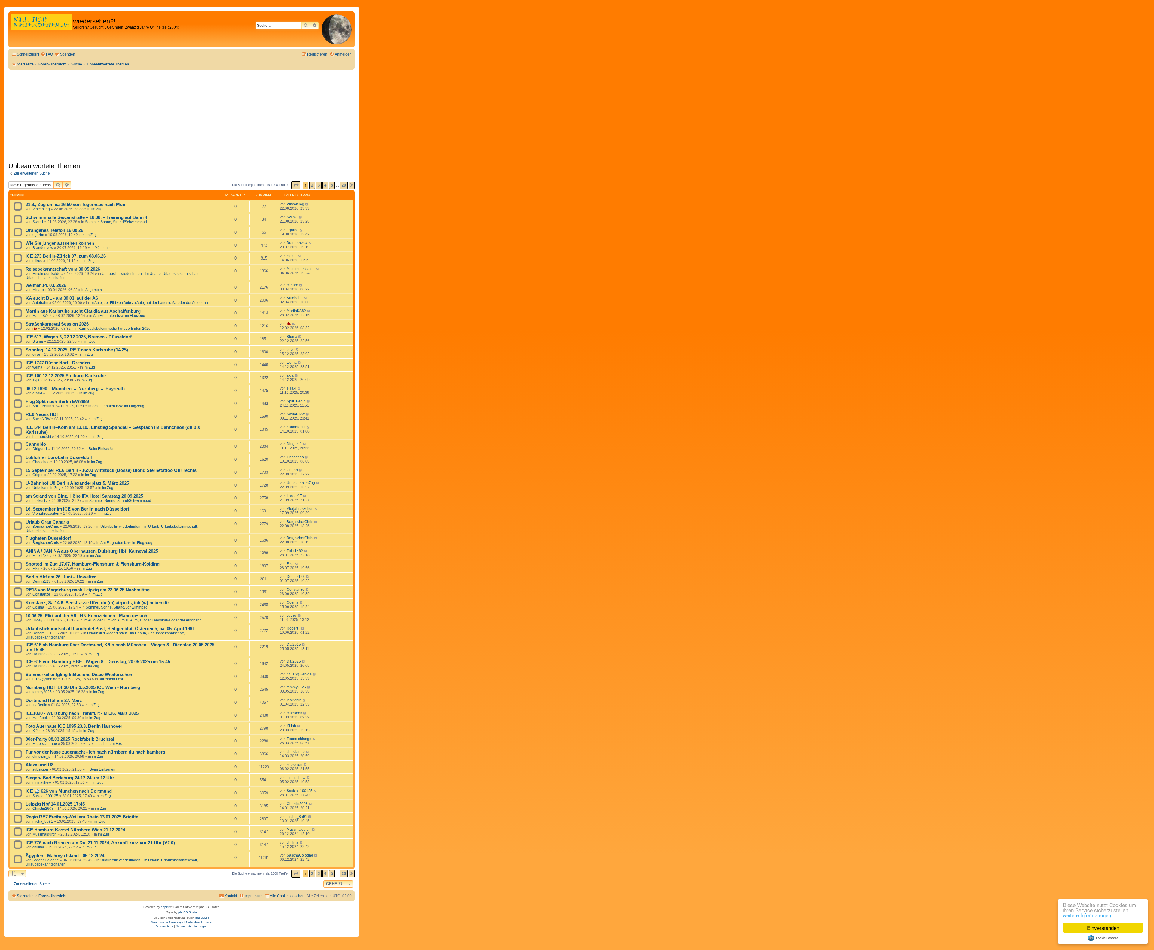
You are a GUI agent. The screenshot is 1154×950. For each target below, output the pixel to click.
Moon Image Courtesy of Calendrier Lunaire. (181, 922)
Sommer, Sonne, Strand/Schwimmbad (116, 222)
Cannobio (36, 444)
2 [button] (312, 185)
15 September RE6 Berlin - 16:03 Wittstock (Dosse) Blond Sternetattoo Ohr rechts (111, 470)
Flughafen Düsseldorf (48, 538)
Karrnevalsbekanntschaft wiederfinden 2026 (114, 328)
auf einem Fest (111, 679)
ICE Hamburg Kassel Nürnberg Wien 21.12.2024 (75, 829)
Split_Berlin (41, 406)
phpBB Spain (187, 912)
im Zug (96, 209)
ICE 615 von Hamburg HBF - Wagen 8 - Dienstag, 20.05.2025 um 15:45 (98, 661)
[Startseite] (41, 28)
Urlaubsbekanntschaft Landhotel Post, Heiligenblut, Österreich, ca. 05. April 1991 (110, 628)
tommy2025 (42, 692)
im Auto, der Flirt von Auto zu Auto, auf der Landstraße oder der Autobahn (149, 303)
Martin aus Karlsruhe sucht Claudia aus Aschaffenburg (83, 311)
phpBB (165, 907)
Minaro (38, 290)
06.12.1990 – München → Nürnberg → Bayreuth (75, 388)
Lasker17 (40, 501)
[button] (295, 185)
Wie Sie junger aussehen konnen (60, 243)
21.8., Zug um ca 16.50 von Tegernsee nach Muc (75, 204)
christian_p (41, 756)
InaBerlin (39, 705)
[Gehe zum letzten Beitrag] (307, 204)
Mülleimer (103, 248)
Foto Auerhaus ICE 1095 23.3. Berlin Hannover (74, 726)
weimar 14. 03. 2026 (46, 285)
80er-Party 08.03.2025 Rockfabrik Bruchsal (70, 739)
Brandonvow (42, 248)
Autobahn (40, 303)
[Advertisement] (181, 115)
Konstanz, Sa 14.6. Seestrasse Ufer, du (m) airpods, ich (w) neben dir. (98, 602)
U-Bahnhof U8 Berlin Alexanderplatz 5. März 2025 (77, 483)
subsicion (40, 769)
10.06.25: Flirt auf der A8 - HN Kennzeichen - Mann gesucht (87, 615)
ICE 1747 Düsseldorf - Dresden (58, 362)
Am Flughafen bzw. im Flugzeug (119, 316)
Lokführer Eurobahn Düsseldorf (59, 457)
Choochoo (41, 462)
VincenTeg (41, 209)
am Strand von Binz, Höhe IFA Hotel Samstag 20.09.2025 (84, 496)
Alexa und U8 (39, 765)
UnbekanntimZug (46, 488)
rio (34, 328)
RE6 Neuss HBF (42, 414)
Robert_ (39, 633)
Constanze (41, 594)
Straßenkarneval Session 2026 (57, 324)
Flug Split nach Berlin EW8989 (57, 401)
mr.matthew (41, 782)
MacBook (40, 718)
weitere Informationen (1087, 915)
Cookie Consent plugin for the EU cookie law (1103, 938)
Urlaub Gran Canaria (47, 522)
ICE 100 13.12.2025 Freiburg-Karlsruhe (66, 375)
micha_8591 (42, 821)
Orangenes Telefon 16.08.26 (54, 230)
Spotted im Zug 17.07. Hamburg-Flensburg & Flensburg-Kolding (93, 564)
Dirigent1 (39, 449)
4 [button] (325, 185)
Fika (35, 568)
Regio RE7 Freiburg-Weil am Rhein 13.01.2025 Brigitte (82, 817)
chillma (38, 847)
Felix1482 (40, 556)
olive (36, 354)
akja (35, 380)
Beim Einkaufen (101, 449)
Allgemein (93, 290)
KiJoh (37, 731)
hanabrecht (41, 437)
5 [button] (332, 185)
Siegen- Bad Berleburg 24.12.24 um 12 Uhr (70, 777)
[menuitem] (47, 54)
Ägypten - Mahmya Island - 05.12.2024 (65, 855)
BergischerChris (45, 526)
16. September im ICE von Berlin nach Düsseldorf (77, 509)
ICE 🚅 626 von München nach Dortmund (69, 791)
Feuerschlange (44, 744)
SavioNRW (41, 419)
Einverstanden (1103, 927)
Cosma (38, 607)
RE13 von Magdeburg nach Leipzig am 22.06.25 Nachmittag (88, 589)
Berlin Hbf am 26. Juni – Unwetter (61, 577)
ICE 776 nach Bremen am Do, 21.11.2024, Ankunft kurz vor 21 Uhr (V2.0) (100, 842)
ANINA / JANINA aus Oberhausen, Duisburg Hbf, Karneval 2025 (92, 551)
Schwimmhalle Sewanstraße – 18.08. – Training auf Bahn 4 (86, 217)
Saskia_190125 (45, 796)
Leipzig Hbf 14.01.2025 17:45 (55, 804)
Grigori (38, 475)
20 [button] (344, 185)
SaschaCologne (45, 860)
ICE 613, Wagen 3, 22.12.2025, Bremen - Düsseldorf (79, 337)
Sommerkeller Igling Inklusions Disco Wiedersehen (79, 674)
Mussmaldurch (44, 834)
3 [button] (319, 185)
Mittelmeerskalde (46, 274)
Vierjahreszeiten (45, 513)
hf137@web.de (44, 679)
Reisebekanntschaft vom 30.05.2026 (63, 269)
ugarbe (38, 235)
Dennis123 (41, 581)
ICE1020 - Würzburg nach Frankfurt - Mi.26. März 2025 (82, 713)
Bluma (37, 341)
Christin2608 (42, 808)
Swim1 (38, 222)
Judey (37, 620)
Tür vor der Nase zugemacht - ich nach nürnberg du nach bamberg (95, 752)
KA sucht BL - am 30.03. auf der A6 (62, 298)
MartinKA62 (42, 316)
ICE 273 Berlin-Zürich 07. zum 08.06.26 (66, 256)
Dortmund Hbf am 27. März (54, 700)
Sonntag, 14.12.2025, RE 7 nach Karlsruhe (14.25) (77, 350)
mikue (37, 261)
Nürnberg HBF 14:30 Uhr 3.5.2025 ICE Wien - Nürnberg (83, 687)
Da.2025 (39, 654)
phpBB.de (202, 917)
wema (37, 367)
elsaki (37, 393)
